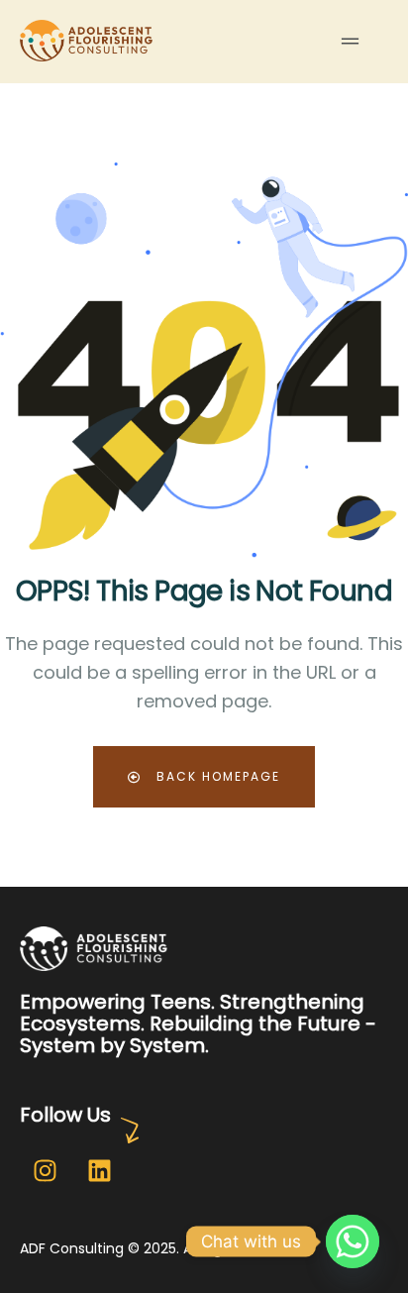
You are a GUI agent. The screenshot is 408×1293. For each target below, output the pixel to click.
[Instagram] (44, 1170)
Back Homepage (216, 776)
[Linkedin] (99, 1170)
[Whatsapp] (352, 1241)
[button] (350, 41)
